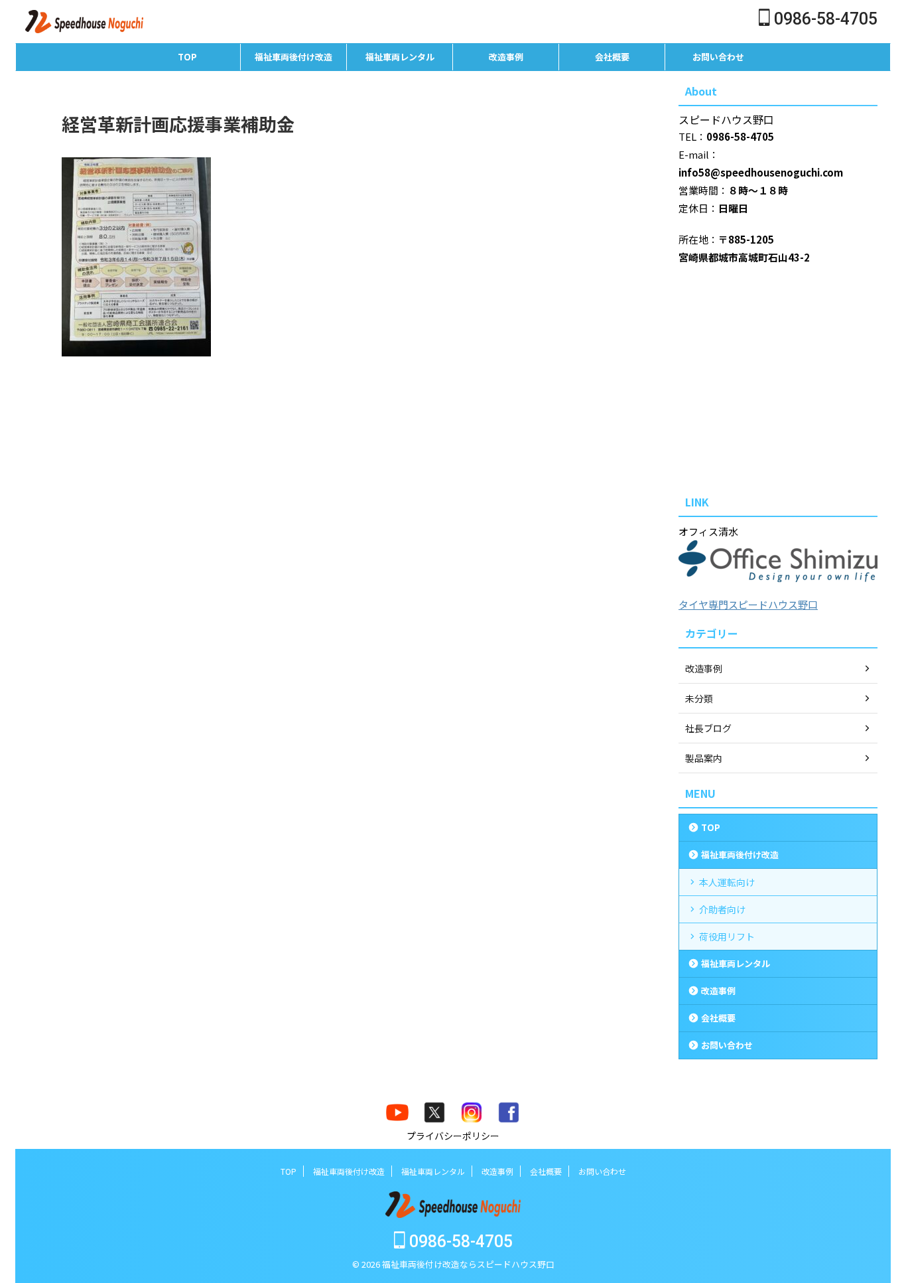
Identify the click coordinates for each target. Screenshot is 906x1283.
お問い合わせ (718, 56)
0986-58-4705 (823, 19)
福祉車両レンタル (399, 56)
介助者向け (722, 909)
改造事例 (506, 56)
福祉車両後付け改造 (293, 56)
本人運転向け (727, 882)
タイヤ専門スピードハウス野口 (748, 604)
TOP (187, 56)
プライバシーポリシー (453, 1135)
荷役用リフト (727, 936)
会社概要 (612, 56)
